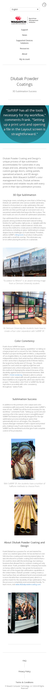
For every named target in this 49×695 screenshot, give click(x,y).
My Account (24, 59)
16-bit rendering (16, 375)
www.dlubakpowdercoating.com (28, 584)
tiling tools (19, 235)
